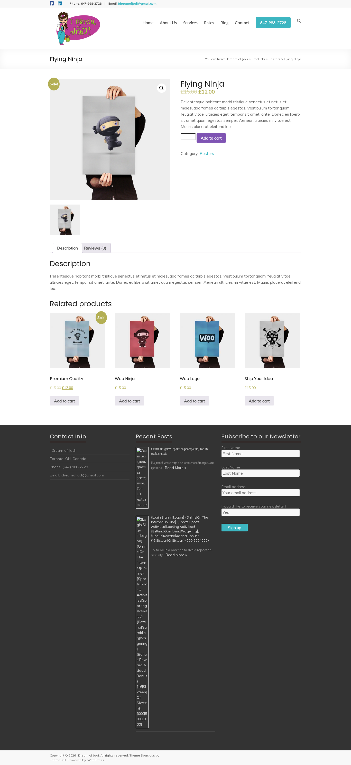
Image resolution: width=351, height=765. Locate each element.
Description (67, 248)
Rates (209, 22)
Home (148, 22)
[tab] (67, 248)
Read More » (175, 467)
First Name (230, 447)
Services (190, 22)
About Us (168, 22)
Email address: (233, 486)
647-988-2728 (273, 22)
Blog (224, 22)
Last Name (230, 467)
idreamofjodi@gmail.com (137, 3)
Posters (207, 153)
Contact (242, 22)
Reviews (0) (95, 248)
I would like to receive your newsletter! (253, 506)
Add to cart (211, 138)
